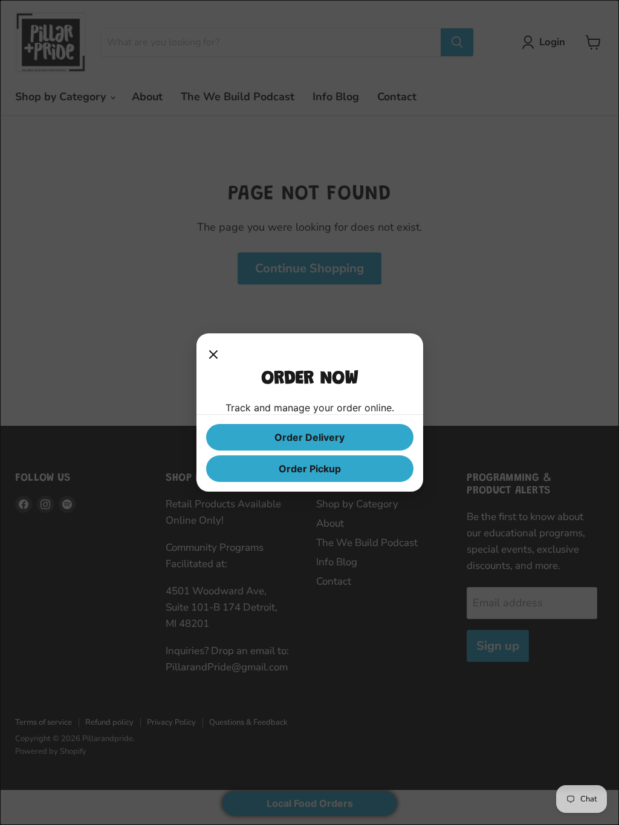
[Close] (213, 355)
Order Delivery (309, 437)
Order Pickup (310, 469)
